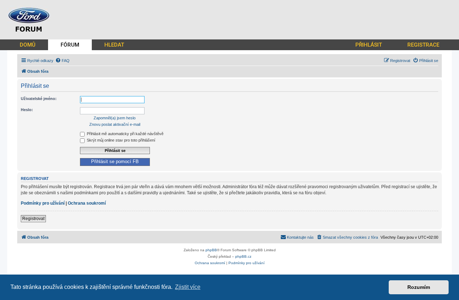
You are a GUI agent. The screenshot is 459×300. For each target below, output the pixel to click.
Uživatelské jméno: (39, 98)
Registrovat (33, 218)
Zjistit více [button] (187, 287)
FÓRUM (70, 45)
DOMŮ (28, 45)
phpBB (211, 250)
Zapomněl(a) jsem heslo (115, 118)
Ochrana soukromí (87, 203)
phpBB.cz (243, 256)
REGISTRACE (423, 45)
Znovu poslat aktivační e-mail (114, 124)
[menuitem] (62, 60)
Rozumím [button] (418, 287)
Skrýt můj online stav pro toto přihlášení (120, 140)
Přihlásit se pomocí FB (115, 161)
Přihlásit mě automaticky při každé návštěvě (125, 134)
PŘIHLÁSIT (368, 45)
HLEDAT (114, 45)
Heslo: (27, 110)
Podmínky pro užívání (43, 203)
